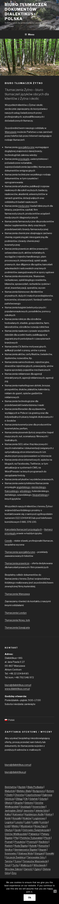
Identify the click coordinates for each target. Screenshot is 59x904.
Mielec (15, 826)
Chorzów (19, 794)
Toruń (8, 865)
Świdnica (20, 857)
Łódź (7, 826)
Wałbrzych (26, 865)
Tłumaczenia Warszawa (17, 594)
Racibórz (43, 841)
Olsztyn (9, 830)
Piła (16, 838)
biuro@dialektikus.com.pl (18, 685)
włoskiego (25, 491)
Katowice (18, 814)
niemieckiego (38, 487)
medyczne (23, 206)
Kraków (27, 818)
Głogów (18, 802)
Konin (8, 818)
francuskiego (12, 491)
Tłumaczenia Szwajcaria (17, 627)
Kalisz (8, 814)
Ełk (26, 798)
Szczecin (11, 857)
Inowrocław (39, 806)
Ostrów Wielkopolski (16, 834)
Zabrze (18, 869)
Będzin (22, 787)
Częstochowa (33, 794)
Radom (9, 845)
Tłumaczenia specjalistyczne (20, 552)
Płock (47, 838)
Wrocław (10, 869)
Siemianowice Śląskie (25, 849)
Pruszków (19, 841)
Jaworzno (29, 810)
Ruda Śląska (21, 845)
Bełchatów (11, 787)
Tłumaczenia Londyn (16, 612)
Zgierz (37, 869)
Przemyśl (32, 841)
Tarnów (9, 861)
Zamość (28, 869)
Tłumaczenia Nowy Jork (17, 620)
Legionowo (39, 818)
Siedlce (9, 849)
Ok (29, 897)
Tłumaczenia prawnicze (17, 563)
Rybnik (33, 845)
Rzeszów (43, 845)
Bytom (50, 791)
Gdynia (43, 798)
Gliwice (8, 802)
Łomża (44, 822)
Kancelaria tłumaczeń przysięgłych (23, 529)
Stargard (39, 853)
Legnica (9, 822)
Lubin (28, 822)
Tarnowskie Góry (36, 857)
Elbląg (19, 798)
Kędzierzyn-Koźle (34, 814)
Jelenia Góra (41, 810)
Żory (14, 873)
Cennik (8, 540)
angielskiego (23, 487)
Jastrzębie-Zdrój (13, 810)
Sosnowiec (11, 853)
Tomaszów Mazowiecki (35, 861)
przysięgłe (23, 159)
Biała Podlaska (35, 787)
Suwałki (50, 853)
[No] (55, 891)
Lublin (35, 822)
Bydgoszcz (39, 791)
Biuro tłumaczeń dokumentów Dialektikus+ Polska (26, 11)
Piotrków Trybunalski (31, 838)
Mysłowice (27, 826)
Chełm (9, 794)
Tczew (17, 861)
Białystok (10, 791)
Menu (31, 34)
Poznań (9, 841)
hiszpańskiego (40, 495)
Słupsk (42, 849)
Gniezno (29, 802)
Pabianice (34, 834)
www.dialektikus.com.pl (17, 688)
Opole (17, 830)
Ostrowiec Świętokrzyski (36, 830)
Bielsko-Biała (24, 791)
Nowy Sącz (40, 826)
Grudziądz (25, 806)
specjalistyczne (26, 147)
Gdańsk (33, 798)
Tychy (15, 865)
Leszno (19, 822)
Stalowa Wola (25, 853)
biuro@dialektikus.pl (15, 772)
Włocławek (40, 865)
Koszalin (16, 818)
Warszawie (11, 132)
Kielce (48, 814)
